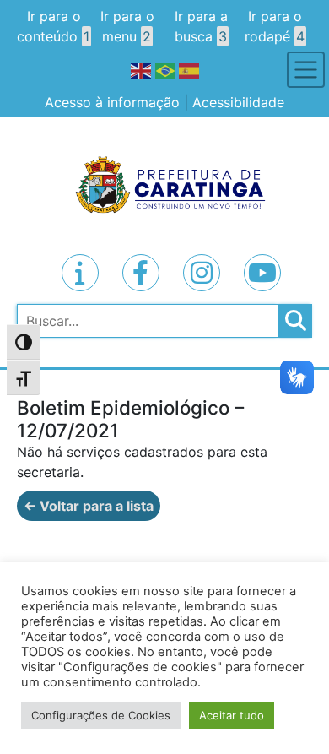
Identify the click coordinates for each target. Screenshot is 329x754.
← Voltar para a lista (89, 505)
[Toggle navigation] (306, 70)
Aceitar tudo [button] (231, 715)
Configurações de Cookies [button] (100, 715)
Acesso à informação (112, 102)
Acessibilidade (238, 102)
